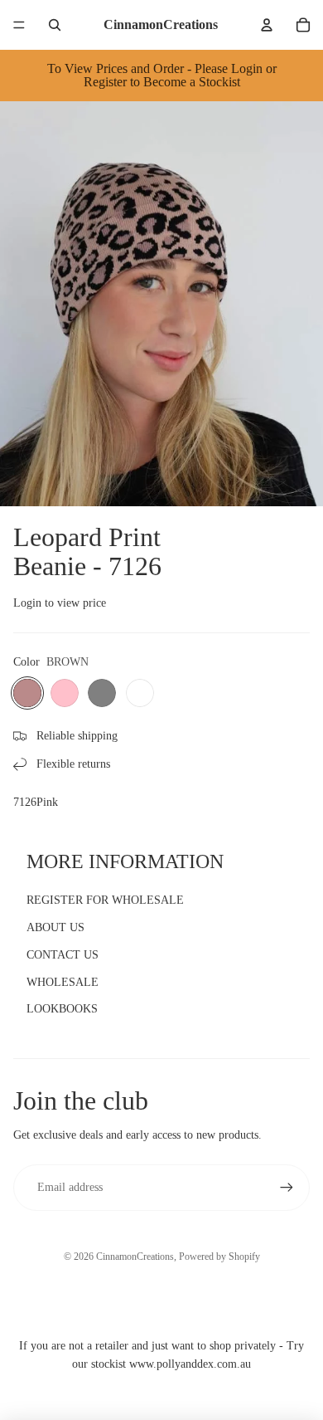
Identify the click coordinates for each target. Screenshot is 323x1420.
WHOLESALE (63, 982)
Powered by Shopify (219, 1256)
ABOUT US (55, 927)
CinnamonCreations (135, 1256)
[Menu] (19, 25)
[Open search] (54, 25)
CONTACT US (63, 955)
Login (27, 603)
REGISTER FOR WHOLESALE (105, 900)
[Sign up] (286, 1187)
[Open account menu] (266, 25)
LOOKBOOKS (62, 1009)
